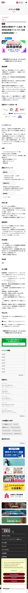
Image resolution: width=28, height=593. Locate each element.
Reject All (14, 577)
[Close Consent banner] (25, 559)
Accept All (14, 581)
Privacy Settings (14, 574)
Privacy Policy (14, 570)
